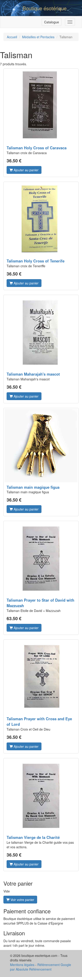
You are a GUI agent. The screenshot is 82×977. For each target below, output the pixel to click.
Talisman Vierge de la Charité (33, 837)
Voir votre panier (22, 899)
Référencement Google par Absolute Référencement (40, 967)
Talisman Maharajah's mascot (33, 374)
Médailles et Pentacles (38, 37)
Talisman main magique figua (33, 487)
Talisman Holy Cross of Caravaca (37, 147)
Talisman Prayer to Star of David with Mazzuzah (40, 602)
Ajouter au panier (25, 170)
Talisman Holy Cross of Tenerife (35, 261)
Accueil (12, 37)
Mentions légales (22, 964)
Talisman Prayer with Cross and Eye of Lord (39, 721)
